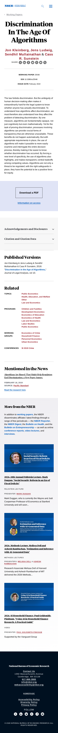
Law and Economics (31, 303)
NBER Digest (14, 424)
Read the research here (15, 390)
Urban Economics (30, 342)
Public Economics (30, 294)
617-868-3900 (29, 679)
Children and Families (32, 309)
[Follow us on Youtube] (42, 714)
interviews (9, 434)
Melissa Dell (24, 561)
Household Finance (31, 336)
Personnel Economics (32, 339)
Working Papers (14, 14)
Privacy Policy (29, 705)
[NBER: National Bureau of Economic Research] (15, 6)
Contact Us (29, 671)
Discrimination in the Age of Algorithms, (25, 269)
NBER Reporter (42, 421)
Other (24, 300)
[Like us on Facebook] (37, 714)
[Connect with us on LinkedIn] (21, 714)
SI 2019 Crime (28, 348)
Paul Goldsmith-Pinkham (29, 632)
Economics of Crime (31, 333)
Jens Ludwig (41, 50)
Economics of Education (33, 315)
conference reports (14, 431)
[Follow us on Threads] (31, 714)
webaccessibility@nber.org (29, 685)
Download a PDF (29, 192)
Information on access (29, 203)
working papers (25, 414)
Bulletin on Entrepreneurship (19, 427)
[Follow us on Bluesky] (26, 714)
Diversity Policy (29, 702)
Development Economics (33, 312)
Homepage (29, 693)
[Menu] (51, 6)
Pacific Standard (21, 385)
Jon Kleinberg (17, 50)
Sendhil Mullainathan (23, 54)
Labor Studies (28, 324)
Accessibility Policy (29, 699)
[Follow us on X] (15, 714)
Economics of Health (31, 318)
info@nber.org (29, 682)
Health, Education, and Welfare (36, 297)
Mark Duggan (24, 494)
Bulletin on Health (35, 424)
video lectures (32, 431)
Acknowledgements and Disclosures (25, 229)
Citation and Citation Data (20, 238)
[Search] (43, 6)
